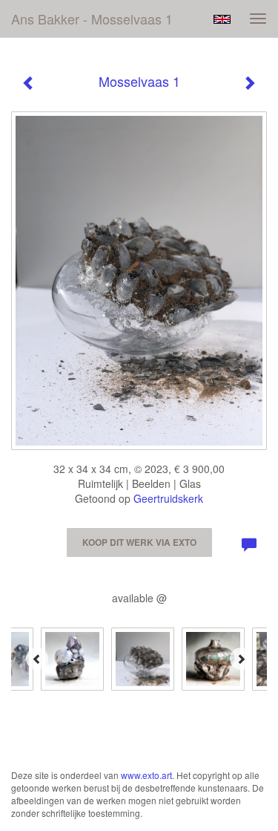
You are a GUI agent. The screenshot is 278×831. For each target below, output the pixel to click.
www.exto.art (146, 775)
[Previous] (37, 659)
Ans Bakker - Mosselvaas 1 (92, 18)
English (222, 19)
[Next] (241, 659)
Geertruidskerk (168, 498)
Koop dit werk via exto (139, 542)
